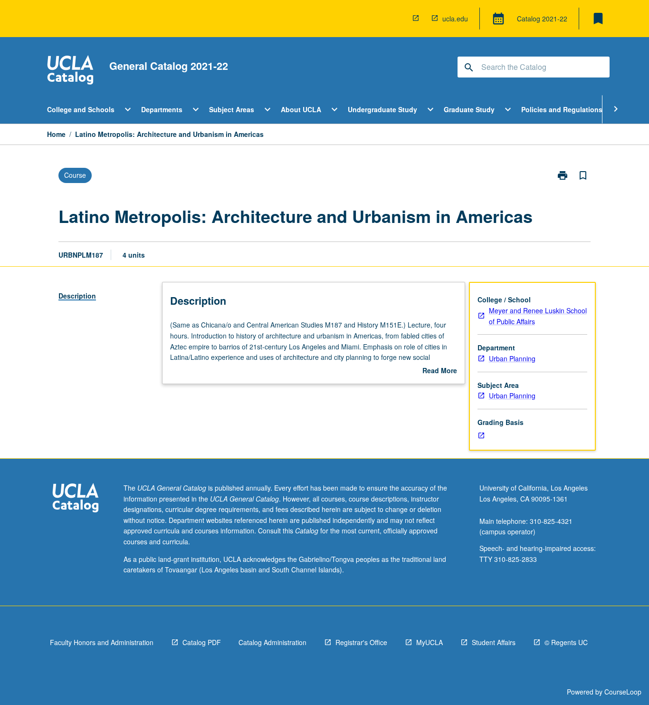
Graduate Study (469, 109)
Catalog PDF (201, 642)
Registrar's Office (361, 642)
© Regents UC (566, 642)
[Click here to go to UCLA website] (75, 499)
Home (56, 134)
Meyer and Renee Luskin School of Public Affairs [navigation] (538, 316)
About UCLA (301, 109)
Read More (439, 371)
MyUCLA (429, 642)
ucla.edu (455, 18)
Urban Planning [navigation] (512, 358)
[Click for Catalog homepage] (70, 71)
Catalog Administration (272, 642)
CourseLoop (622, 691)
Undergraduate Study (382, 109)
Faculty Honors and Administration (101, 642)
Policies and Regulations (561, 109)
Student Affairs (493, 642)
